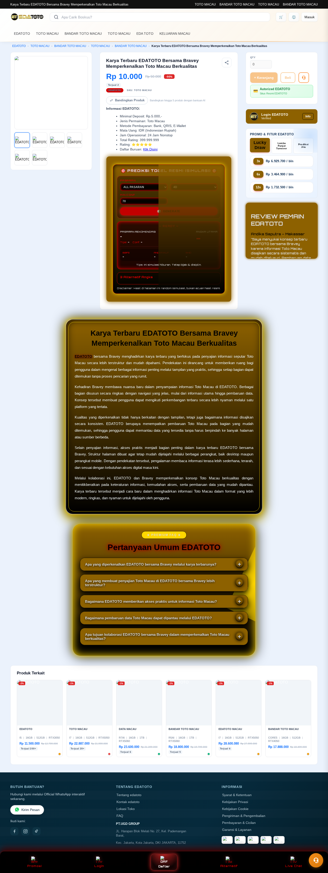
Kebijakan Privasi (235, 802)
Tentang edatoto (128, 795)
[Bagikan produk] (226, 62)
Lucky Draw (260, 145)
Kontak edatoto (128, 802)
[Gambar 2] (39, 140)
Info (307, 116)
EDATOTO (22, 33)
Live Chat (293, 866)
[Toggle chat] (316, 860)
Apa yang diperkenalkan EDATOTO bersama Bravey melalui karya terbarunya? (150, 564)
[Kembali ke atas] (317, 848)
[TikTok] (36, 831)
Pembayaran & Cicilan (239, 823)
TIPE (173, 180)
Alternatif (229, 866)
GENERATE (168, 211)
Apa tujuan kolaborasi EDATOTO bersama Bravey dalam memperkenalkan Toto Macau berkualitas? (157, 636)
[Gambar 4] (74, 140)
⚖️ (294, 17)
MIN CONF (127, 194)
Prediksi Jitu (303, 145)
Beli (288, 78)
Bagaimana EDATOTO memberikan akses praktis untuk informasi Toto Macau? (151, 601)
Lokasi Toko (125, 809)
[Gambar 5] (22, 157)
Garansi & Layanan (236, 830)
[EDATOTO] (27, 17)
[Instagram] (25, 831)
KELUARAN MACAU (174, 33)
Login (99, 866)
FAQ (119, 816)
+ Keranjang (264, 78)
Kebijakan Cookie (235, 809)
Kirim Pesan (30, 810)
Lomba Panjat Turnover (281, 146)
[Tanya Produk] (303, 77)
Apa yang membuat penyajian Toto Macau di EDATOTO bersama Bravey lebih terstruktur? (150, 583)
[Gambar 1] (22, 140)
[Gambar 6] (39, 157)
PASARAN (128, 180)
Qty (253, 57)
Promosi (34, 866)
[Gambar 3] (57, 140)
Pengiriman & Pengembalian (243, 816)
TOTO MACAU (205, 4)
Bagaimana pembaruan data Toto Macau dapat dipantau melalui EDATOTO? (148, 618)
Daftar (164, 866)
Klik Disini (150, 149)
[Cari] (56, 17)
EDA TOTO (144, 33)
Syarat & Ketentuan (237, 795)
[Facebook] (14, 831)
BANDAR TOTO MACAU (236, 4)
